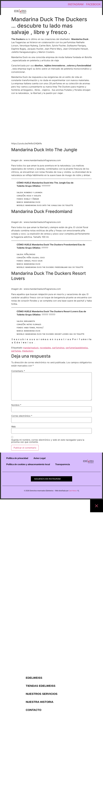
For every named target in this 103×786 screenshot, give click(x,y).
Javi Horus (73, 491)
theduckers (27, 351)
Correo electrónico (21, 416)
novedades (45, 347)
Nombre (16, 405)
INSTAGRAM (76, 4)
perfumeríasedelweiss (77, 347)
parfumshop (58, 347)
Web (13, 426)
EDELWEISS (34, 677)
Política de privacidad (17, 458)
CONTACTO (33, 710)
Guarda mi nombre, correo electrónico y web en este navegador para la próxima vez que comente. (47, 441)
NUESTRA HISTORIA (39, 702)
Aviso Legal (39, 458)
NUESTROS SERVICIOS (41, 694)
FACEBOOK (93, 4)
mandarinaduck (31, 347)
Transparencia (62, 464)
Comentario (18, 371)
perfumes (16, 351)
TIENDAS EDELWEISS (40, 685)
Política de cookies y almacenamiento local (28, 464)
